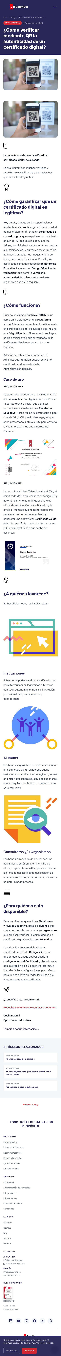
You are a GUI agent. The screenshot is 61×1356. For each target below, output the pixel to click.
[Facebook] (34, 1321)
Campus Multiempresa (13, 1147)
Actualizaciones (12, 23)
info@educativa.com (12, 1260)
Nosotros (7, 1222)
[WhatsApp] (50, 1321)
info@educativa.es (12, 1272)
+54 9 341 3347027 (15, 1263)
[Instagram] (26, 1321)
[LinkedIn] (10, 1321)
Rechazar (11, 1351)
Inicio (5, 17)
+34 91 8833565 (11, 1275)
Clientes (7, 1228)
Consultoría (8, 1182)
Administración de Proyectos (16, 1187)
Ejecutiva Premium (11, 1163)
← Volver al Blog (30, 1104)
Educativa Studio (11, 1168)
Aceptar (29, 1351)
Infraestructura (10, 1198)
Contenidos (8, 1208)
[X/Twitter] (42, 1321)
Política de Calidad (10, 1309)
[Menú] (55, 7)
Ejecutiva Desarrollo (12, 1153)
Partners (7, 1243)
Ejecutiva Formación (12, 1158)
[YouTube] (18, 1321)
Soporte (7, 1238)
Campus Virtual (10, 1142)
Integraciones (9, 1193)
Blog (13, 17)
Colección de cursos (12, 1203)
